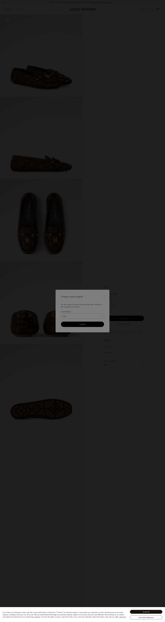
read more (122, 617)
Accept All (146, 612)
